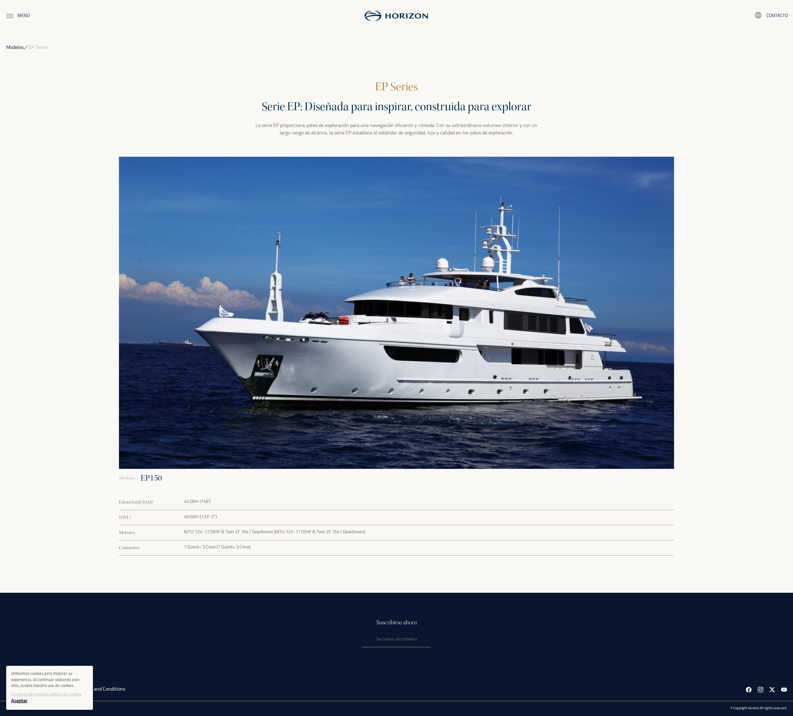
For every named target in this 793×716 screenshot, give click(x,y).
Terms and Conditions (102, 689)
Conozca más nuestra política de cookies (46, 694)
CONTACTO (777, 16)
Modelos (15, 47)
